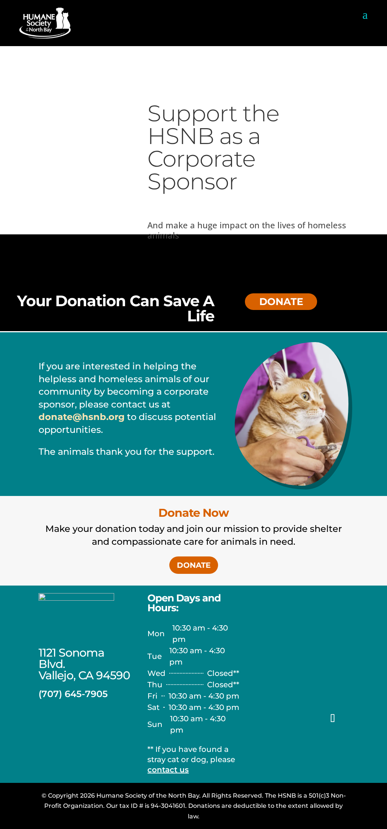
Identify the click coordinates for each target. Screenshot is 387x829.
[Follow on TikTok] (333, 719)
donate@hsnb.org (82, 416)
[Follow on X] (302, 740)
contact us (168, 769)
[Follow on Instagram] (290, 719)
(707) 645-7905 (73, 693)
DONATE (281, 302)
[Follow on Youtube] (311, 719)
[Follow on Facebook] (269, 719)
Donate (194, 565)
